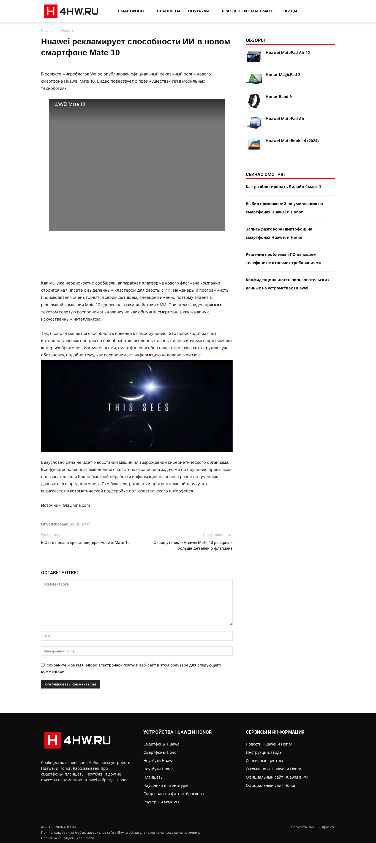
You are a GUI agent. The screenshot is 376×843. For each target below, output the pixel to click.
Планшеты (168, 10)
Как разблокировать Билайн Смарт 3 (283, 186)
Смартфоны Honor (160, 752)
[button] (328, 11)
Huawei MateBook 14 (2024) (292, 140)
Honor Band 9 (279, 96)
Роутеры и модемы (161, 801)
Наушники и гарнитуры (165, 785)
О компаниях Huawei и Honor (273, 768)
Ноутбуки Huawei (159, 760)
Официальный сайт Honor (271, 785)
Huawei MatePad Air (285, 118)
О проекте (327, 827)
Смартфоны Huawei (162, 744)
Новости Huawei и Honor (269, 744)
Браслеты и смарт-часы (248, 10)
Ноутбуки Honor (158, 768)
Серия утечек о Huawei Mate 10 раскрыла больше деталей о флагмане (193, 545)
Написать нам (302, 827)
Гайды (289, 10)
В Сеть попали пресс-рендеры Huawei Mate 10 (85, 542)
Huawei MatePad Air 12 (288, 52)
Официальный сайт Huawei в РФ (277, 777)
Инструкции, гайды (264, 752)
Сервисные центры (264, 760)
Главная (48, 30)
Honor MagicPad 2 (283, 74)
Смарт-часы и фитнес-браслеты (173, 793)
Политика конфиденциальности (67, 838)
